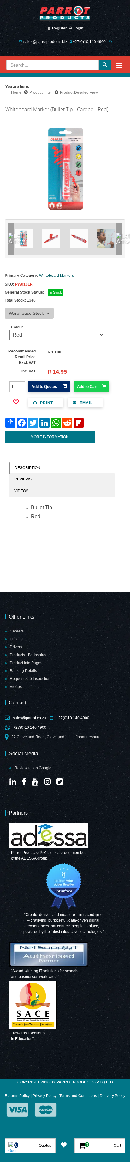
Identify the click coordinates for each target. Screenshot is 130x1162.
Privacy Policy (44, 1096)
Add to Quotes (45, 386)
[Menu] (119, 65)
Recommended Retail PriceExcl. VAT (22, 357)
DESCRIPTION (27, 468)
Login (78, 28)
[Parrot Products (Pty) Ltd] (65, 13)
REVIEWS (23, 479)
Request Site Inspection (30, 678)
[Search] (104, 65)
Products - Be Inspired (29, 655)
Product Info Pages (26, 663)
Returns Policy (17, 1096)
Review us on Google (33, 768)
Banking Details (23, 671)
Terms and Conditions (78, 1096)
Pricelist (16, 639)
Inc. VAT (28, 371)
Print (46, 403)
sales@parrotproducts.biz (45, 42)
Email (85, 403)
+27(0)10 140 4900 (89, 42)
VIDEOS (21, 491)
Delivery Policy (112, 1096)
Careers (17, 631)
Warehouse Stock (26, 313)
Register (59, 28)
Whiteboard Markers (56, 275)
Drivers (16, 647)
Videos (16, 686)
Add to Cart (87, 386)
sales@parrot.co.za (29, 718)
